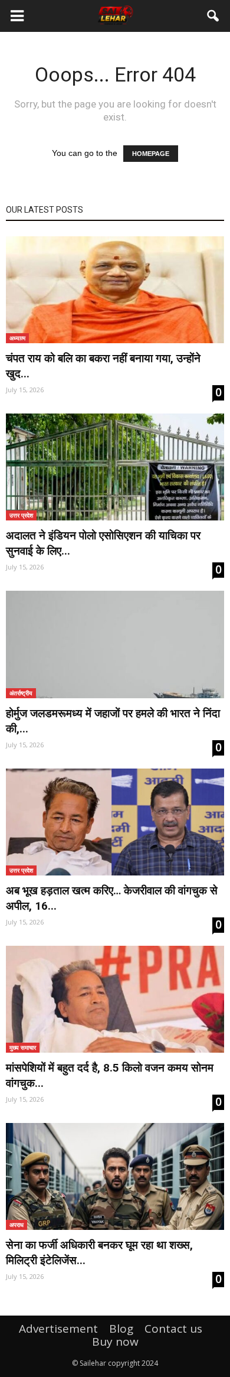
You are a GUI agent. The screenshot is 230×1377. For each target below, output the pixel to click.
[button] (213, 16)
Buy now (115, 1341)
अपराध (16, 1224)
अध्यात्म (17, 338)
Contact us (173, 1328)
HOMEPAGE (150, 153)
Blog (121, 1328)
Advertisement (58, 1328)
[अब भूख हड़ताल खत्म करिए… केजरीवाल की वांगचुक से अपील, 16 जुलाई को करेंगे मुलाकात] (115, 822)
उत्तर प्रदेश (21, 515)
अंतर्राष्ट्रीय (20, 693)
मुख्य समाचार (22, 1047)
